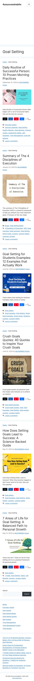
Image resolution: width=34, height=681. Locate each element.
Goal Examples (10, 313)
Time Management (16, 135)
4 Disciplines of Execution (14, 228)
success (15, 234)
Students (26, 316)
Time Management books (11, 625)
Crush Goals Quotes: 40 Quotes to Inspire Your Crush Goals (16, 341)
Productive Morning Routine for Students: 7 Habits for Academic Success (14, 660)
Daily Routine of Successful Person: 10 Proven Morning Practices (16, 72)
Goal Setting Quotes (12, 405)
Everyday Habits (10, 125)
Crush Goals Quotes (12, 407)
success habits (24, 234)
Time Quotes (7, 628)
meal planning (19, 130)
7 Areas (7, 575)
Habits (5, 501)
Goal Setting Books (16, 226)
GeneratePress (17, 678)
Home (5, 62)
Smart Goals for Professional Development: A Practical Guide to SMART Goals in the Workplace (15, 647)
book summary (15, 231)
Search (5, 590)
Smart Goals (7, 234)
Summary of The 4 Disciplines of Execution (16, 159)
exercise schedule (11, 127)
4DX (25, 228)
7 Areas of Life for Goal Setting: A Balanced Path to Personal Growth (15, 523)
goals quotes (24, 410)
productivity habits (14, 133)
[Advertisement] (17, 27)
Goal (21, 407)
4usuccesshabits (12, 4)
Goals (28, 498)
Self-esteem (7, 619)
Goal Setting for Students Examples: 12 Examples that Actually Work (17, 259)
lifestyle (5, 578)
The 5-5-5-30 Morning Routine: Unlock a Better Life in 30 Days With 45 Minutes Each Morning (17, 640)
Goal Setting (22, 127)
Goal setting (9, 310)
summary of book (9, 236)
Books (7, 226)
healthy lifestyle (8, 130)
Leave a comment (11, 141)
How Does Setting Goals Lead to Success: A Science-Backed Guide (15, 438)
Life (27, 575)
